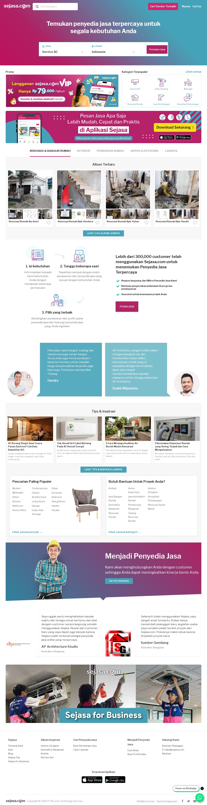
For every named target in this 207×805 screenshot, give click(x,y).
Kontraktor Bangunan (52, 749)
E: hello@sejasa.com (173, 749)
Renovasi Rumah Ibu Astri (24, 221)
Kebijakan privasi (145, 801)
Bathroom (17, 505)
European (57, 492)
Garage (36, 505)
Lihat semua (193, 71)
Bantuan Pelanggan (172, 745)
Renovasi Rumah (135, 104)
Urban (55, 488)
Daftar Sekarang (119, 581)
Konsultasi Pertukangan (188, 104)
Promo (10, 71)
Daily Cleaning (161, 89)
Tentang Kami (15, 745)
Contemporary (40, 488)
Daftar (197, 6)
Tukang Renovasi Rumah (133, 517)
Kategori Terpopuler (135, 71)
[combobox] (58, 6)
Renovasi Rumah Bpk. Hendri (172, 221)
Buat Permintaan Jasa (85, 745)
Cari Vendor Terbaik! (163, 6)
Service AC (135, 89)
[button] (62, 51)
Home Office (19, 510)
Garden (55, 505)
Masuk (186, 6)
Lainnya (171, 150)
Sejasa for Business (18, 761)
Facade (56, 510)
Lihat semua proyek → (27, 532)
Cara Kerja (132, 750)
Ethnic (15, 497)
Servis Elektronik (144, 150)
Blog (10, 753)
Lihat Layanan (80, 749)
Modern (16, 488)
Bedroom (57, 497)
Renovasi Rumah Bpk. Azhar (123, 221)
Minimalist (17, 492)
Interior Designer (50, 745)
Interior (83, 150)
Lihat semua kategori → (125, 532)
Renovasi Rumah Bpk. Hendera (75, 221)
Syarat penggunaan (167, 801)
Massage (188, 89)
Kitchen (16, 501)
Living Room (38, 501)
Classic (36, 492)
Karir (10, 749)
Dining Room (58, 501)
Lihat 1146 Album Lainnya (103, 233)
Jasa (48, 46)
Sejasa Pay (14, 757)
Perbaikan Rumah (110, 150)
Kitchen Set (47, 757)
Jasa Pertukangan (161, 104)
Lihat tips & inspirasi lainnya (103, 469)
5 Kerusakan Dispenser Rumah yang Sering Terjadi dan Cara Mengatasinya (172, 446)
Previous (10, 90)
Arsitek (112, 488)
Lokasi (98, 46)
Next (113, 90)
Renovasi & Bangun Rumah (50, 150)
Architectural (39, 497)
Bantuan (166, 753)
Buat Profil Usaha (136, 754)
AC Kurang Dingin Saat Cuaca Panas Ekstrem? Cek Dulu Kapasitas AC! (25, 446)
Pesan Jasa (127, 306)
